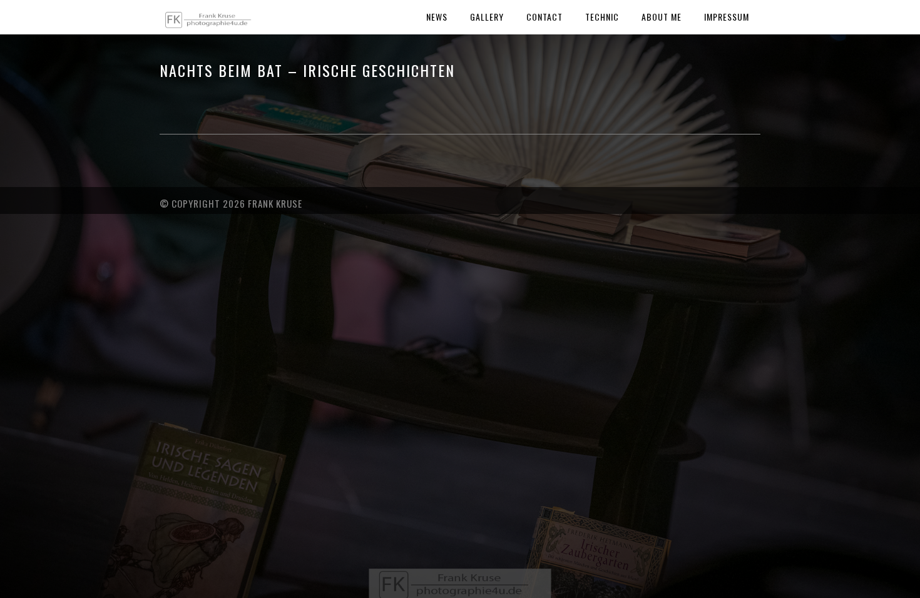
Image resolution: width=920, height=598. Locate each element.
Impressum (726, 16)
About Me (661, 16)
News (436, 16)
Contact (544, 16)
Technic (602, 16)
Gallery (487, 16)
